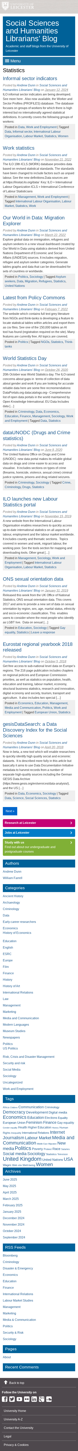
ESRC (7, 954)
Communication (31, 1107)
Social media (15, 1153)
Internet (57, 1132)
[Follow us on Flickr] (27, 1398)
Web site (17, 1165)
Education (11, 416)
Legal (7, 1436)
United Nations (15, 285)
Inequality (16, 1133)
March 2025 (11, 1198)
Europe (8, 960)
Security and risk (14, 1063)
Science (18, 798)
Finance (25, 416)
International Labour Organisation (38, 201)
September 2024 (14, 1237)
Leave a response (43, 632)
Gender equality (10, 1128)
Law (6, 999)
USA (68, 1159)
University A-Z (13, 1419)
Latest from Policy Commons (34, 297)
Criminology (26, 411)
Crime (66, 482)
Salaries (65, 1149)
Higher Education (39, 1127)
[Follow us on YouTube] (20, 1398)
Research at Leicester (20, 822)
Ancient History (13, 896)
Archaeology (11, 902)
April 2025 (10, 1192)
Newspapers (11, 1037)
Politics (23, 276)
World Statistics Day (25, 358)
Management (27, 196)
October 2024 (12, 1231)
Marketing (9, 1011)
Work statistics (18, 148)
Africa (6, 1107)
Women (63, 136)
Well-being (29, 1165)
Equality (63, 1117)
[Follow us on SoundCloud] (50, 1398)
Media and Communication (23, 707)
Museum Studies (14, 1031)
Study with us (14, 842)
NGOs (45, 342)
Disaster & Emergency (18, 1268)
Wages (7, 1165)
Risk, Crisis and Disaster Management (28, 1056)
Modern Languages (16, 1024)
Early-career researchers (19, 921)
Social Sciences (36, 798)
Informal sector (22, 131)
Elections (51, 1117)
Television (62, 1154)
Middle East (42, 1144)
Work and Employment (41, 127)
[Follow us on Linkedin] (35, 1398)
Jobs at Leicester (17, 832)
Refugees (45, 281)
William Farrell (12, 878)
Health (22, 1127)
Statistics (50, 136)
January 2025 (12, 1211)
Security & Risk (13, 1332)
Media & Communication (19, 1319)
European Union (46, 712)
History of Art (11, 986)
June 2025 (10, 1179)
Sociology (36, 276)
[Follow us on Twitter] (13, 1398)
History (7, 979)
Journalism (13, 1137)
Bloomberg (10, 1255)
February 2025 (13, 1205)
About (7, 1357)
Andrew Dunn (26, 85)
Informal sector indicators (30, 78)
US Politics (10, 1048)
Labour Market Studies (18, 1300)
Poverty (37, 1149)
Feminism (34, 1122)
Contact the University (18, 1427)
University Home (15, 1410)
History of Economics (17, 932)
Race (56, 1149)
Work (32, 205)
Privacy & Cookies (16, 1444)
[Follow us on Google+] (42, 1398)
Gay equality (65, 1122)
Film (6, 966)
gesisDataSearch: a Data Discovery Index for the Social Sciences (35, 729)
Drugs (26, 487)
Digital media (58, 1112)
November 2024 (13, 1224)
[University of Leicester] (17, 7)
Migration (31, 281)
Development (37, 1112)
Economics (51, 411)
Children (14, 1107)
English (8, 947)
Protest (48, 1149)
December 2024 (13, 1218)
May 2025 (9, 1186)
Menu (15, 61)
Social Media (11, 1069)
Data (21, 127)
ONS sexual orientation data (33, 579)
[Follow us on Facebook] (5, 1398)
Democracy (14, 1112)
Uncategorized (13, 1082)
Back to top (16, 1382)
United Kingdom (22, 1159)
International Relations (18, 992)
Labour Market (33, 136)
